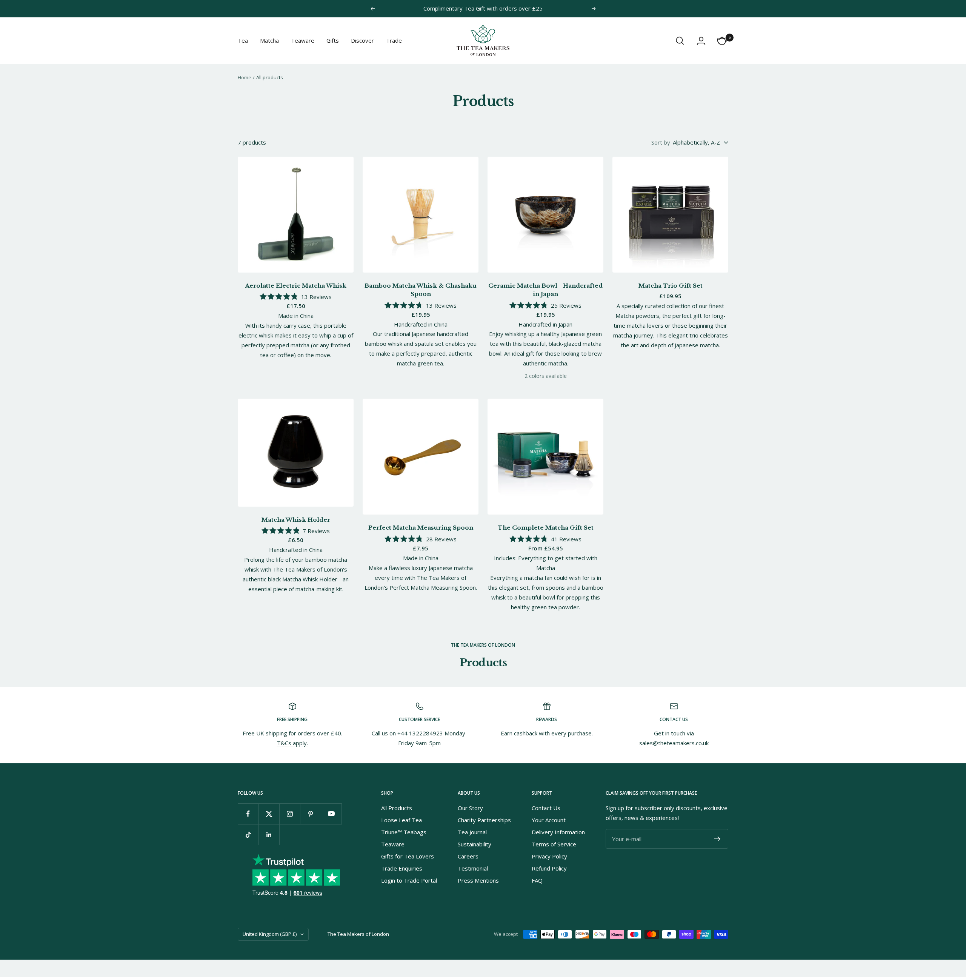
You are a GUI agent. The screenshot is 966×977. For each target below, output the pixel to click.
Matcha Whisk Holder (295, 519)
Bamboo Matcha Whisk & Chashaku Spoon (421, 290)
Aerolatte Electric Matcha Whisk (295, 285)
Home (244, 77)
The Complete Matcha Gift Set (546, 527)
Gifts (332, 40)
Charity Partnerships (484, 820)
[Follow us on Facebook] (248, 813)
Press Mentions (478, 880)
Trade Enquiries (401, 868)
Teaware (302, 40)
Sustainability (474, 844)
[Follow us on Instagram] (289, 813)
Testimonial (473, 868)
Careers (468, 856)
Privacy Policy (549, 856)
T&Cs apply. (292, 743)
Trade (394, 40)
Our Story (470, 808)
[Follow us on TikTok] (248, 834)
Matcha (269, 40)
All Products (396, 808)
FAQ (537, 880)
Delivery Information (558, 832)
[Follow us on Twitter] (268, 813)
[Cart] (722, 41)
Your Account (549, 820)
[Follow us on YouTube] (331, 813)
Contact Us (546, 808)
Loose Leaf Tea (401, 820)
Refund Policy (549, 868)
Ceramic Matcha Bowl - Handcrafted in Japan (545, 290)
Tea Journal (472, 832)
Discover (362, 40)
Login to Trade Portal (409, 880)
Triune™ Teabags (403, 832)
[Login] (701, 41)
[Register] (717, 838)
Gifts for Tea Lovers (407, 856)
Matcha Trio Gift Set (670, 285)
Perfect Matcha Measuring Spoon (420, 527)
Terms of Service (554, 844)
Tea (243, 40)
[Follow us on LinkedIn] (268, 834)
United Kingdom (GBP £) (270, 934)
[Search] (680, 41)
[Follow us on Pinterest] (310, 813)
